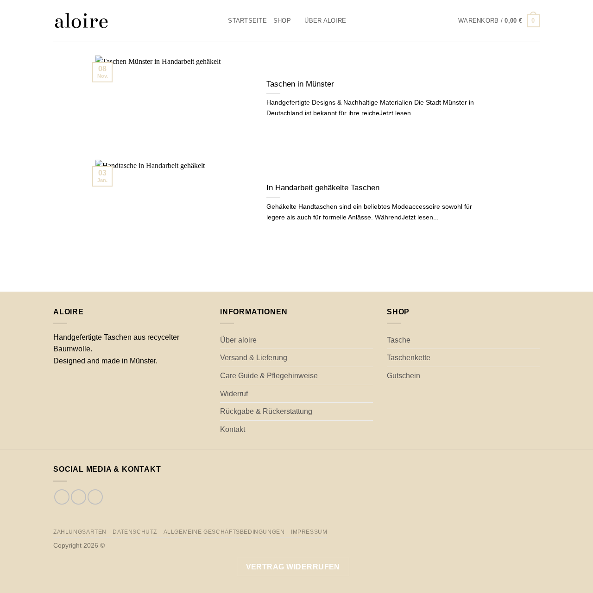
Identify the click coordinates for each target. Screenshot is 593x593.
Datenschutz (135, 532)
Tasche (398, 340)
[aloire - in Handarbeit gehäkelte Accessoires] (127, 21)
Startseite (247, 20)
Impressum (309, 532)
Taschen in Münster (300, 84)
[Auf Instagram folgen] (61, 497)
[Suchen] (217, 21)
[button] (499, 21)
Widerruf (234, 394)
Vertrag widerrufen (293, 567)
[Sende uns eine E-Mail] (95, 497)
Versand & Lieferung (253, 358)
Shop (282, 20)
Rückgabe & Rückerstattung (266, 411)
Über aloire (325, 20)
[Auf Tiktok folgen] (78, 497)
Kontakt (232, 429)
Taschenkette (408, 358)
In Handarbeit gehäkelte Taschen (322, 187)
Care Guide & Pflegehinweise (269, 376)
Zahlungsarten (80, 532)
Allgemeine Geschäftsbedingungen (224, 532)
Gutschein (403, 376)
